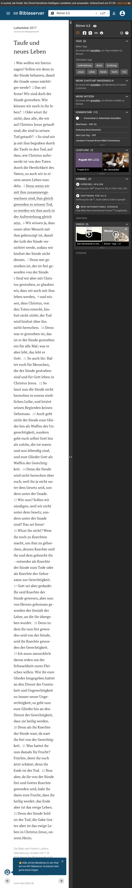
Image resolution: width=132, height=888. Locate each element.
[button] (129, 3)
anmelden (95, 50)
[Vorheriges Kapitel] (7, 881)
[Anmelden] (122, 13)
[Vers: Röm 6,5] (94, 26)
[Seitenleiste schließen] (71, 457)
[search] (75, 13)
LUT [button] (103, 13)
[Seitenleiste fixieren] (71, 23)
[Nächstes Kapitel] (61, 881)
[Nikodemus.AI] (7, 872)
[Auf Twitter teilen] (90, 33)
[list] (102, 132)
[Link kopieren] (96, 33)
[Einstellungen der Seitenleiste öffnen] (121, 33)
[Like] (77, 33)
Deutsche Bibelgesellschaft (28, 32)
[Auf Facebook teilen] (84, 33)
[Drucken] (101, 33)
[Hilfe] (126, 33)
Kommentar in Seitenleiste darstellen (102, 118)
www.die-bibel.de (24, 883)
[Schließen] (62, 861)
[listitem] (102, 124)
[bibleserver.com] (29, 13)
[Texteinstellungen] (114, 13)
